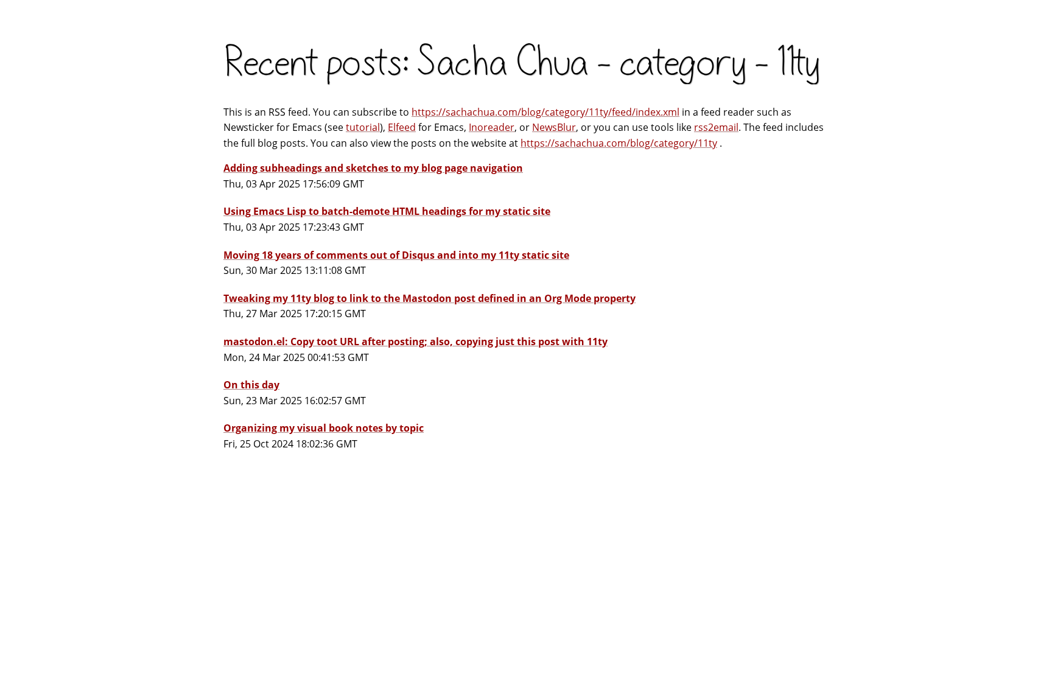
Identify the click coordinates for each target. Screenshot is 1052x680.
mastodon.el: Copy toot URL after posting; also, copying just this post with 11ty (415, 341)
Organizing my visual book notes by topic (323, 428)
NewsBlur (554, 127)
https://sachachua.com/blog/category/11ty (619, 143)
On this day (251, 384)
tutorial (363, 127)
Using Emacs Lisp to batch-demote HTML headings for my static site (386, 211)
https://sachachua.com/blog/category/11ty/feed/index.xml (545, 112)
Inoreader (491, 127)
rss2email (716, 127)
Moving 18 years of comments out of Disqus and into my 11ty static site (396, 255)
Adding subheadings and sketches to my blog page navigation (373, 168)
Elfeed (402, 127)
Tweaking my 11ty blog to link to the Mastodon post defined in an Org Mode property (429, 298)
